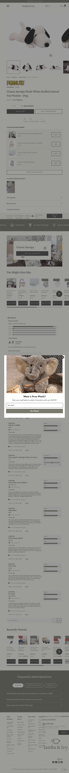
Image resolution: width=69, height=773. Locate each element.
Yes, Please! (34, 411)
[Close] (63, 357)
